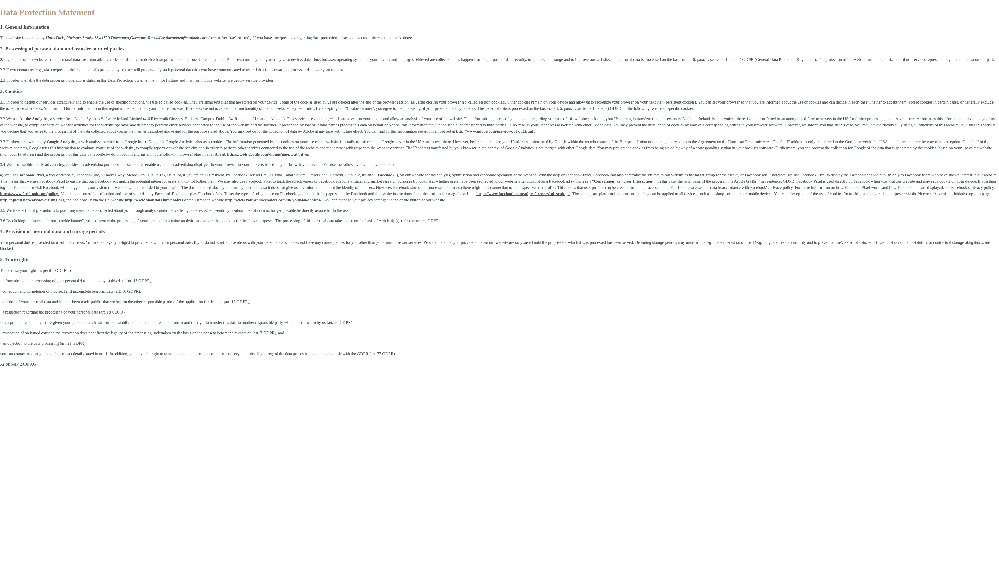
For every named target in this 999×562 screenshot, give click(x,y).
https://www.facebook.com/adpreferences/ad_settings (523, 193)
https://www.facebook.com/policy (29, 193)
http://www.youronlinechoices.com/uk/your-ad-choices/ (273, 200)
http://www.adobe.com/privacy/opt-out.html (495, 131)
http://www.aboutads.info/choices (154, 200)
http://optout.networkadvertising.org (33, 200)
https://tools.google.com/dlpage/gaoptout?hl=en (268, 154)
